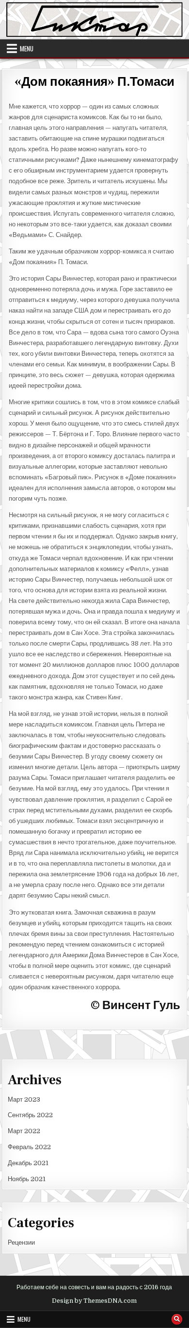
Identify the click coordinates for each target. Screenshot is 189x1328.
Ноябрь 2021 (27, 1179)
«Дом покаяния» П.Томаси (94, 82)
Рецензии (21, 1242)
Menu (26, 48)
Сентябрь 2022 (30, 1115)
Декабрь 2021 (28, 1163)
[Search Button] (177, 1319)
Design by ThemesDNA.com (94, 1300)
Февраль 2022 (29, 1147)
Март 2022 (24, 1131)
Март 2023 (24, 1099)
